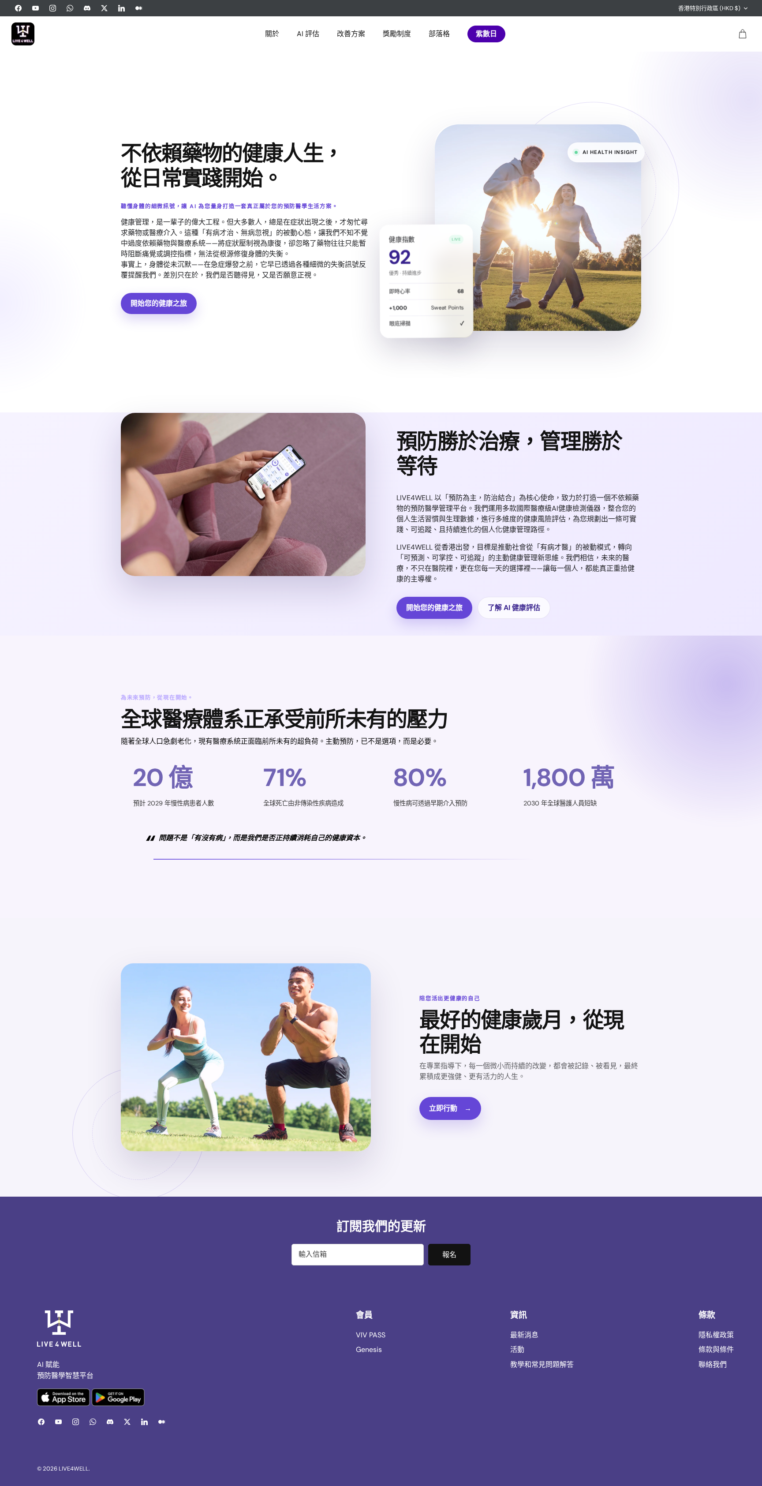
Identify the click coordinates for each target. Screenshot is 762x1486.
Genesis (369, 1349)
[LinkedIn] (121, 8)
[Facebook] (18, 8)
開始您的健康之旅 (159, 303)
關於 (272, 33)
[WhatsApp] (69, 8)
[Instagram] (52, 8)
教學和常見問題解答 (542, 1364)
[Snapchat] (87, 8)
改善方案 (351, 33)
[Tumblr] (138, 8)
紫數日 (486, 33)
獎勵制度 (397, 33)
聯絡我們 (712, 1364)
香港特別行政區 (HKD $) (709, 8)
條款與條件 (716, 1349)
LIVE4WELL (74, 1468)
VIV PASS (370, 1335)
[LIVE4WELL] (23, 34)
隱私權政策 (716, 1335)
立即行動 (450, 1108)
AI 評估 (308, 33)
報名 (449, 1254)
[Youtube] (35, 8)
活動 (517, 1349)
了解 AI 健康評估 (514, 607)
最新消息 (524, 1335)
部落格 (439, 33)
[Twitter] (104, 8)
